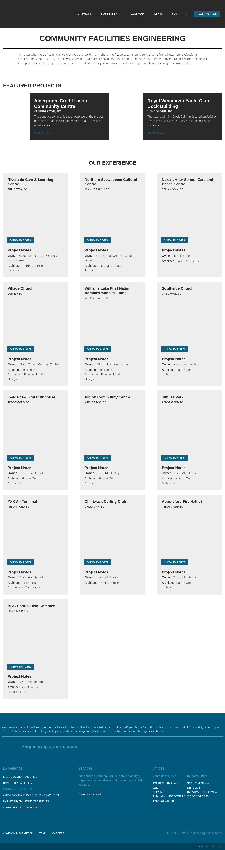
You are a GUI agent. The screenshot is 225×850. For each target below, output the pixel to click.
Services (84, 13)
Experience (110, 13)
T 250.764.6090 (198, 796)
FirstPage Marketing (215, 846)
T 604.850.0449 (163, 800)
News (158, 13)
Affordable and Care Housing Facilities (31, 795)
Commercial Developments (22, 807)
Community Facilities (17, 789)
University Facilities (17, 783)
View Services (90, 793)
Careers (179, 13)
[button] (20, 240)
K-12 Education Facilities (20, 777)
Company (137, 13)
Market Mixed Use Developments (26, 801)
